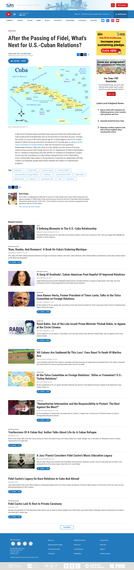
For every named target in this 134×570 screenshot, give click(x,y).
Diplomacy (32, 179)
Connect (9, 20)
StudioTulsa (12, 31)
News (39, 20)
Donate (123, 5)
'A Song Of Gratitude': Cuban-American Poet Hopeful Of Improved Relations (81, 274)
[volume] (14, 14)
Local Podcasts (78, 549)
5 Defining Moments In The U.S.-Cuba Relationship (67, 228)
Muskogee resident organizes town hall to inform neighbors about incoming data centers (112, 129)
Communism (70, 179)
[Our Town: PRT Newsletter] (111, 66)
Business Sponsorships (55, 545)
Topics (38, 225)
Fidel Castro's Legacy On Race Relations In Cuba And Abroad (43, 478)
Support (93, 20)
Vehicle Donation (105, 553)
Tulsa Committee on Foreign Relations (27, 174)
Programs (70, 20)
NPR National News (13, 246)
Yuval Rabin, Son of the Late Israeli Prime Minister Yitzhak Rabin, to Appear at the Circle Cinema (81, 325)
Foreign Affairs (32, 170)
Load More (67, 527)
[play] (8, 14)
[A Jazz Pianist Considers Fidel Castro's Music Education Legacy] (21, 461)
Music (47, 20)
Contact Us (51, 553)
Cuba (60, 179)
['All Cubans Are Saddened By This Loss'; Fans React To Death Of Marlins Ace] (21, 356)
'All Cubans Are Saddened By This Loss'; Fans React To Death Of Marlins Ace (79, 354)
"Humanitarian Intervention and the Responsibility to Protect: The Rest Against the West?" (78, 405)
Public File (103, 545)
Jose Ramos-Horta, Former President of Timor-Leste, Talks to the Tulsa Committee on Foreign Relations (79, 297)
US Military (47, 174)
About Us (51, 540)
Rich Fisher (27, 54)
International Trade (47, 179)
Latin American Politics (63, 174)
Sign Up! (111, 94)
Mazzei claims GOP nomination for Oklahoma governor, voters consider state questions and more (113, 112)
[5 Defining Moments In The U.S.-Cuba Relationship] (21, 232)
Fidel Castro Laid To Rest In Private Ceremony (35, 503)
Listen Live (77, 545)
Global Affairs (80, 174)
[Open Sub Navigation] (14, 20)
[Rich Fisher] (12, 198)
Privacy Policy (104, 540)
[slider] (17, 14)
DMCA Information (80, 540)
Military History (19, 179)
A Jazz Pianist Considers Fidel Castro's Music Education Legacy (74, 455)
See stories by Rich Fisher (29, 206)
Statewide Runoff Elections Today (112, 121)
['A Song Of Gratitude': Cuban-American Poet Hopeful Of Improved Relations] (21, 278)
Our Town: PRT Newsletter (111, 80)
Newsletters (77, 553)
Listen (29, 20)
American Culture (47, 170)
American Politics (63, 170)
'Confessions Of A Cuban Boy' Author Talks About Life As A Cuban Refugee (52, 432)
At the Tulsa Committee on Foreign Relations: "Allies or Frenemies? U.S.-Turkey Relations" (80, 376)
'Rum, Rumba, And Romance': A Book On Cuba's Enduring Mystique (47, 249)
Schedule (82, 20)
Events (20, 20)
